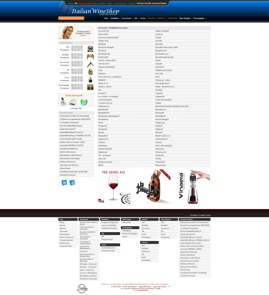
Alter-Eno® (103, 34)
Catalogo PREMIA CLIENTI (71, 145)
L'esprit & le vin (105, 103)
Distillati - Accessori (88, 267)
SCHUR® (101, 142)
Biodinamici (65, 243)
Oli (135, 18)
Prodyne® (102, 129)
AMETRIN (159, 34)
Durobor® (159, 67)
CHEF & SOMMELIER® (107, 60)
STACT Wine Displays (163, 146)
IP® (99, 90)
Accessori (126, 18)
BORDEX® (102, 51)
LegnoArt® (160, 96)
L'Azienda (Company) (69, 122)
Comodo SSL (76, 108)
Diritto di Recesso (68, 152)
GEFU (157, 77)
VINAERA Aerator (105, 162)
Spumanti (64, 231)
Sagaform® (103, 139)
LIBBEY (158, 103)
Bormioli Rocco (161, 54)
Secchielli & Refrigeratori (85, 247)
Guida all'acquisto (68, 129)
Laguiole (159, 93)
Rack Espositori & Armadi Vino (87, 255)
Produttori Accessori (88, 279)
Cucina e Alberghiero (88, 273)
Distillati (114, 18)
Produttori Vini (66, 246)
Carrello (131, 3)
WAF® (100, 165)
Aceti (142, 18)
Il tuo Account (120, 3)
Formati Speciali (66, 240)
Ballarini (102, 44)
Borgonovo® (161, 51)
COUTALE (158, 64)
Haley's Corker (104, 87)
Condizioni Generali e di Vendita (73, 172)
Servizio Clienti (186, 219)
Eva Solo (159, 74)
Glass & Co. (103, 83)
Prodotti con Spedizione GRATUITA (75, 119)
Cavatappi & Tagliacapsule (85, 242)
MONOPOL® (159, 113)
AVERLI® (158, 41)
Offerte (161, 18)
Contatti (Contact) (68, 175)
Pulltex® (159, 129)
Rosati (62, 225)
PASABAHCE (103, 119)
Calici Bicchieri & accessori (87, 228)
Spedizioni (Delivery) (69, 149)
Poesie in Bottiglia (129, 234)
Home (70, 3)
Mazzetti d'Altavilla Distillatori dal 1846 (172, 106)
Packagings (199, 18)
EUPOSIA (102, 74)
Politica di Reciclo (68, 162)
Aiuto (109, 3)
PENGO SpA (160, 123)
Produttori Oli (107, 239)
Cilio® (158, 60)
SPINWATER (102, 146)
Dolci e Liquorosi (67, 237)
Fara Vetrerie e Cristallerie (109, 77)
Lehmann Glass (105, 100)
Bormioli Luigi (104, 54)
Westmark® (160, 165)
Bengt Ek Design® (106, 47)
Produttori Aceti (108, 251)
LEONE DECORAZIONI (163, 100)
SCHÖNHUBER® (161, 139)
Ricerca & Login (85, 3)
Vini (105, 18)
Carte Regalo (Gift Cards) (71, 139)
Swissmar (159, 149)
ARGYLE (158, 37)
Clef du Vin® (103, 64)
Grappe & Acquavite (109, 222)
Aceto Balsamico (108, 248)
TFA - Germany (104, 155)
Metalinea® (103, 110)
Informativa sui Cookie (70, 158)
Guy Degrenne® (162, 83)
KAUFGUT (158, 90)
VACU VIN (102, 159)
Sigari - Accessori (87, 270)
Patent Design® (162, 119)
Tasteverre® (160, 152)
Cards (124, 236)
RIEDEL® (158, 132)
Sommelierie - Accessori (85, 238)
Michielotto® (103, 113)
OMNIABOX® (160, 116)
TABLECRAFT (102, 152)
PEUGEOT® (102, 126)
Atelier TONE (103, 41)
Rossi (62, 222)
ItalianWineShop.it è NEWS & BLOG (75, 136)
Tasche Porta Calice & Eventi (89, 223)
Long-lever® (103, 106)
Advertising (65, 168)
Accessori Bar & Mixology (86, 260)
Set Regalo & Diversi (88, 276)
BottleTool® (103, 57)
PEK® (100, 123)
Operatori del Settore (69, 165)
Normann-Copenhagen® (109, 116)
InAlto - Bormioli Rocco (165, 87)
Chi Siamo (194, 215)
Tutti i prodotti (99, 3)
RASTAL (101, 132)
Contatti (202, 215)
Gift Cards (172, 18)
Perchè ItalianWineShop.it (71, 126)
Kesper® (102, 93)
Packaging (126, 231)
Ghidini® (102, 80)
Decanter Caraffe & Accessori (87, 233)
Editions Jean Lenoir (163, 70)
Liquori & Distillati (108, 225)
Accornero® (103, 31)
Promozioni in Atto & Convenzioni (74, 116)
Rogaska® (103, 136)
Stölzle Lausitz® (105, 149)
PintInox (159, 126)
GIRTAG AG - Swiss (162, 80)
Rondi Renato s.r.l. (163, 136)
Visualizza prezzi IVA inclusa (71, 18)
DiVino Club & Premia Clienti (72, 142)
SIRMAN (158, 142)
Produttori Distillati (109, 228)
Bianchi (63, 228)
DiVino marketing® (106, 67)
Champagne (65, 234)
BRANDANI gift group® (164, 57)
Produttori (64, 50)
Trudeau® (159, 155)
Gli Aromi (84, 251)
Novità (151, 18)
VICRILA (158, 159)
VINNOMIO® (160, 162)
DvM (100, 70)
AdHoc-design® (162, 31)
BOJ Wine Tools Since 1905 (166, 47)
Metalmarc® (160, 110)
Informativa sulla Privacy (71, 155)
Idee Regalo (185, 18)
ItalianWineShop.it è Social (71, 132)
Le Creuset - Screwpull (108, 96)
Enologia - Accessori (88, 264)
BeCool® (159, 44)
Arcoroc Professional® (108, 37)
